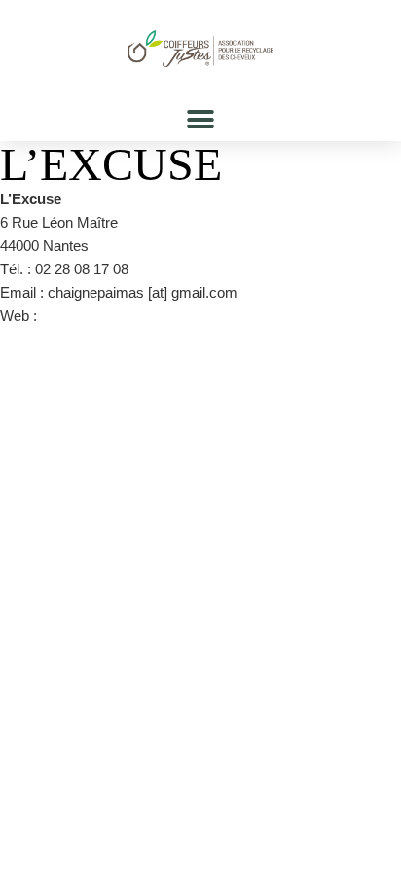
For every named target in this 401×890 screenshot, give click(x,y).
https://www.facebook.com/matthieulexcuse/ (181, 315)
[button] (201, 119)
